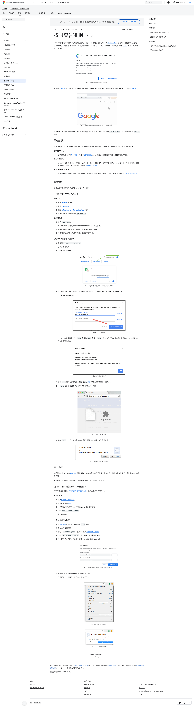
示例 (52, 13)
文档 (32, 2)
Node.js (64, 203)
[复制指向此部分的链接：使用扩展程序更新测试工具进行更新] (88, 487)
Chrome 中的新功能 (62, 2)
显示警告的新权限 (67, 500)
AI (34, 13)
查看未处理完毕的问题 (37, 688)
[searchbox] (13, 19)
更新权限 (133, 89)
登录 (190, 2)
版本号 (70, 503)
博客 (51, 2)
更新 (89, 382)
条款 (31, 703)
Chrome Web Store (64, 13)
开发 (19, 13)
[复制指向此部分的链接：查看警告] (66, 182)
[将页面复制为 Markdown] (92, 35)
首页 (55, 29)
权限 (125, 46)
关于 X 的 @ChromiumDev (147, 685)
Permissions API (92, 165)
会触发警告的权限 (92, 532)
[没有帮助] (138, 29)
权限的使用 (88, 155)
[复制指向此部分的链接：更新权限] (66, 467)
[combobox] (155, 2)
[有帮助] (135, 29)
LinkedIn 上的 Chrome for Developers (151, 691)
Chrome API (112, 43)
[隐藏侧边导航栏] (24, 703)
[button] (12, 34)
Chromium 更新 (89, 685)
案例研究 (43, 2)
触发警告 (62, 89)
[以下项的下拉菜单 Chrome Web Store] (73, 13)
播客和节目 (87, 694)
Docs (4, 8)
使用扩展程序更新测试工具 (78, 491)
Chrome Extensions (20, 8)
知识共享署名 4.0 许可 (81, 666)
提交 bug (32, 685)
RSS (140, 694)
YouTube (142, 688)
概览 (3, 13)
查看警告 (63, 524)
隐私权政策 (37, 703)
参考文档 (42, 13)
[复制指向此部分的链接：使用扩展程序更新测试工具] (80, 194)
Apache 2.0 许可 (113, 666)
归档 (85, 691)
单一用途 (74, 155)
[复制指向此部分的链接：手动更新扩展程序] (72, 520)
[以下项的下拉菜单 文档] (36, 2)
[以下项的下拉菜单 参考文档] (47, 13)
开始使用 (12, 13)
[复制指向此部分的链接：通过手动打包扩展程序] (76, 239)
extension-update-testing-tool (73, 210)
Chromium (65, 206)
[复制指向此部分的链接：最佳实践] (66, 141)
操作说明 (27, 13)
